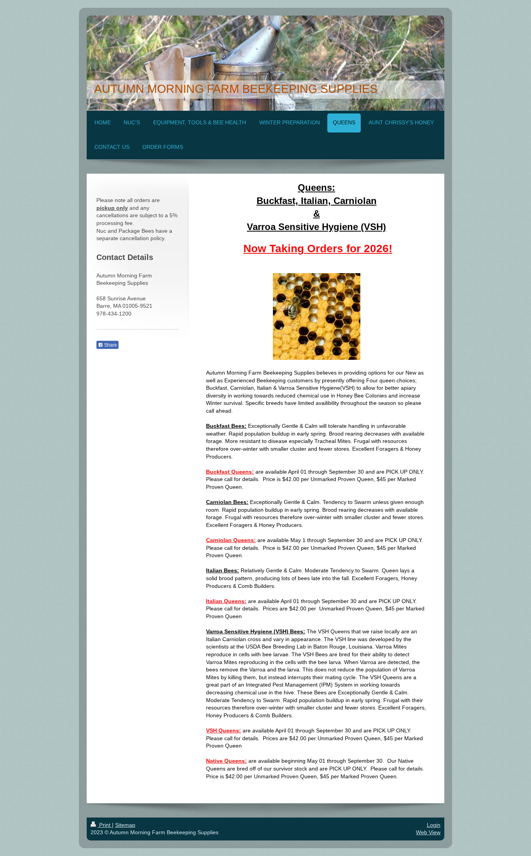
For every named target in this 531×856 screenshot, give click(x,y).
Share (110, 345)
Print (105, 825)
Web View (428, 832)
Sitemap (125, 825)
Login (433, 825)
